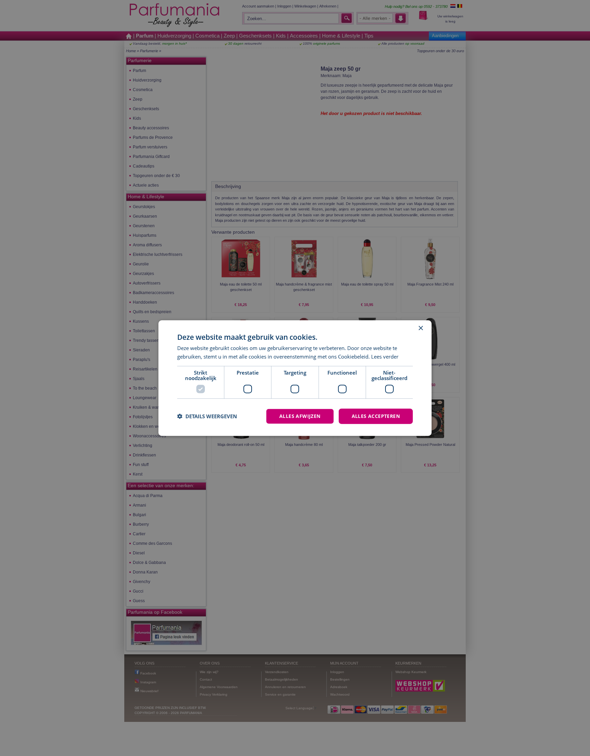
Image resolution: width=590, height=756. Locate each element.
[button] (207, 416)
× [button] (420, 328)
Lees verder (384, 356)
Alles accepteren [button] (376, 416)
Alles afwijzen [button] (300, 416)
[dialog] (295, 378)
